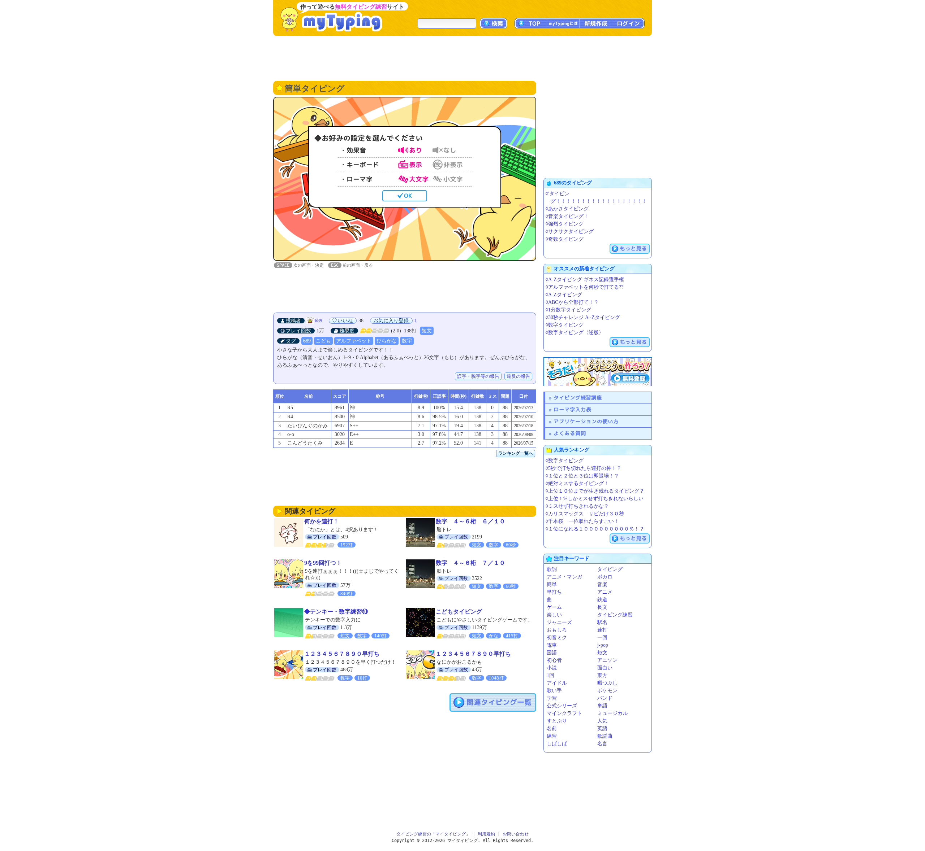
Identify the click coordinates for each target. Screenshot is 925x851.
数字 (407, 341)
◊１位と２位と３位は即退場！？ (582, 476)
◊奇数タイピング (565, 239)
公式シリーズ (562, 705)
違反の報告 (518, 376)
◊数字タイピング (565, 325)
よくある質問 (570, 433)
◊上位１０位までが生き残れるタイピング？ (595, 491)
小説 (552, 668)
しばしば (557, 743)
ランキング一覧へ (515, 453)
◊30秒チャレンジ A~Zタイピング (583, 317)
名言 (602, 743)
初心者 (554, 660)
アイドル (557, 683)
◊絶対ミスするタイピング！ (577, 483)
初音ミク (557, 637)
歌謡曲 (604, 736)
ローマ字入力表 (572, 409)
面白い (604, 668)
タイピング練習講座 (578, 397)
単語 (602, 705)
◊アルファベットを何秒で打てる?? (584, 287)
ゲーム (554, 607)
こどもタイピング (459, 611)
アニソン (607, 660)
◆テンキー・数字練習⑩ (336, 611)
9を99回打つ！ (323, 563)
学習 (552, 698)
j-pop (602, 645)
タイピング (610, 569)
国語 (552, 652)
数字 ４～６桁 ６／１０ (470, 521)
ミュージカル (612, 713)
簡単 (552, 584)
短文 (427, 330)
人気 (602, 721)
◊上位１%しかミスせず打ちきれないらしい (595, 498)
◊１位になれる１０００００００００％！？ (595, 529)
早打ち (554, 592)
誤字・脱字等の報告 (478, 376)
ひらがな (387, 341)
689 (318, 320)
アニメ (604, 592)
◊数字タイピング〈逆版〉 (575, 332)
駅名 (602, 622)
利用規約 (486, 834)
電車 (552, 645)
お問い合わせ (516, 834)
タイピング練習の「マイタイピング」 (433, 834)
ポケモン (607, 690)
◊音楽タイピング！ (567, 216)
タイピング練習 (615, 614)
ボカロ (604, 577)
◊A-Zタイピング (564, 294)
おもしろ (557, 630)
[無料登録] (597, 371)
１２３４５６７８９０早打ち (341, 654)
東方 (602, 675)
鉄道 (602, 599)
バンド (604, 698)
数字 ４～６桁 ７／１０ (470, 563)
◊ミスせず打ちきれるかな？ (577, 506)
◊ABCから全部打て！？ (572, 302)
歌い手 (554, 690)
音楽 (602, 584)
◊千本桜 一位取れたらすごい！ (582, 521)
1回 (550, 675)
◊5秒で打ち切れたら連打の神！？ (583, 468)
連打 (602, 630)
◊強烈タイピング (565, 224)
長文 (602, 607)
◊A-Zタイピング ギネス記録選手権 (585, 279)
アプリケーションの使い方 (586, 421)
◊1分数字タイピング (568, 310)
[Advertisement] (462, 58)
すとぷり (557, 721)
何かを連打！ (321, 521)
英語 (602, 728)
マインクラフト (564, 713)
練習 (552, 736)
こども (323, 341)
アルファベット (353, 341)
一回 (602, 637)
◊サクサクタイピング (570, 231)
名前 (552, 728)
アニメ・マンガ (564, 577)
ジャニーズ (559, 622)
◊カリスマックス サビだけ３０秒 (585, 513)
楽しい (554, 614)
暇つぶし (607, 683)
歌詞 (552, 569)
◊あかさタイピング (567, 208)
